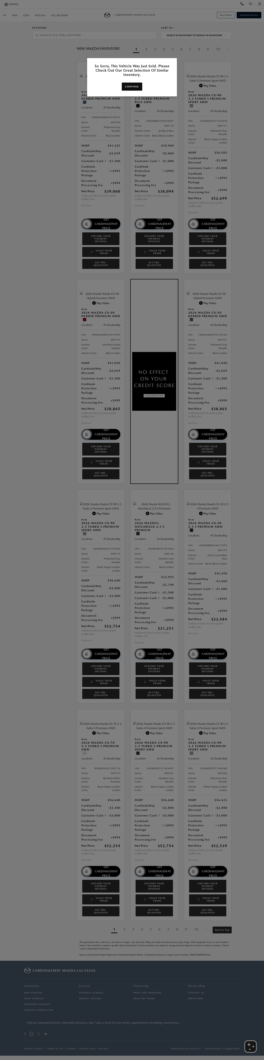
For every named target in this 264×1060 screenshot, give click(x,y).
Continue (132, 86)
